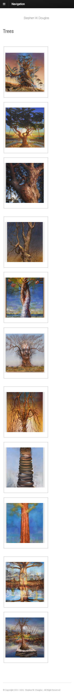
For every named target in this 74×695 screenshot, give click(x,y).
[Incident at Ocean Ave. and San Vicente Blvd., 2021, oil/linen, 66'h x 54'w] (26, 127)
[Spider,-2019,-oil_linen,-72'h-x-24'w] (26, 412)
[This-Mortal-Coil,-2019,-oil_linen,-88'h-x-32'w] (26, 467)
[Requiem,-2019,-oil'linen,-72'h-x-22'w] (26, 242)
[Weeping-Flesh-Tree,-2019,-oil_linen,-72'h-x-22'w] (26, 522)
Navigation (18, 4)
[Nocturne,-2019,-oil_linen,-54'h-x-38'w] (26, 183)
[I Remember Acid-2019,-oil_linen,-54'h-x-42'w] (26, 637)
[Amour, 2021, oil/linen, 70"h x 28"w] (26, 297)
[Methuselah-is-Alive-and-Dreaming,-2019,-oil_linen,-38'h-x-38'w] (26, 72)
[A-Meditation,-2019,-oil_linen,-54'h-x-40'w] (26, 582)
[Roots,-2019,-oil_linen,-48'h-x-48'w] (26, 353)
